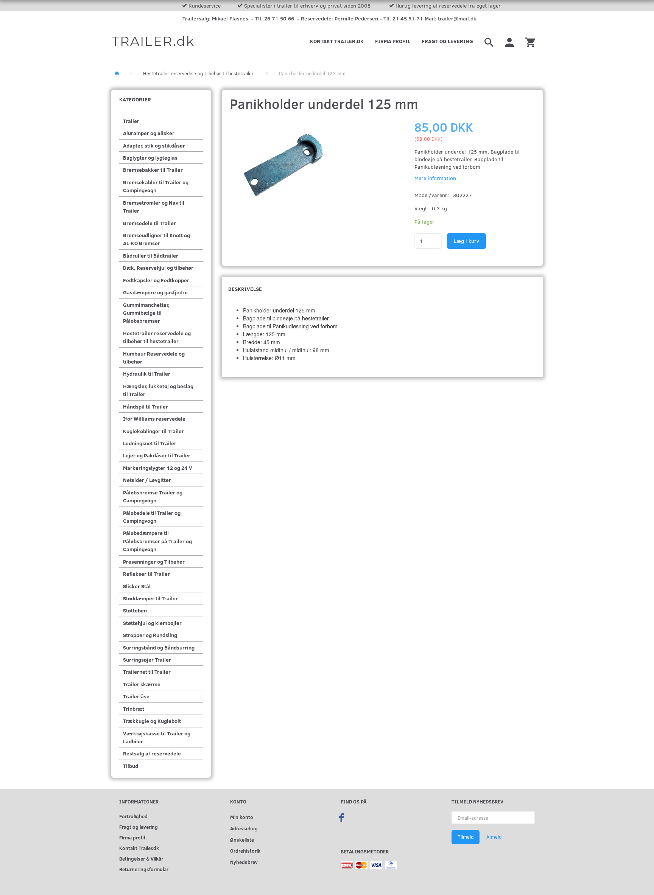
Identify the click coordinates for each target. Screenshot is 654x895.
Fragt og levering (447, 41)
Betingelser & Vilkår (141, 858)
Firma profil (392, 41)
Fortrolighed (133, 816)
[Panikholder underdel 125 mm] (294, 166)
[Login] (509, 41)
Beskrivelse (245, 288)
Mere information (435, 178)
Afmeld (493, 836)
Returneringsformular (143, 869)
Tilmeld (465, 836)
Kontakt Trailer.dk (337, 41)
